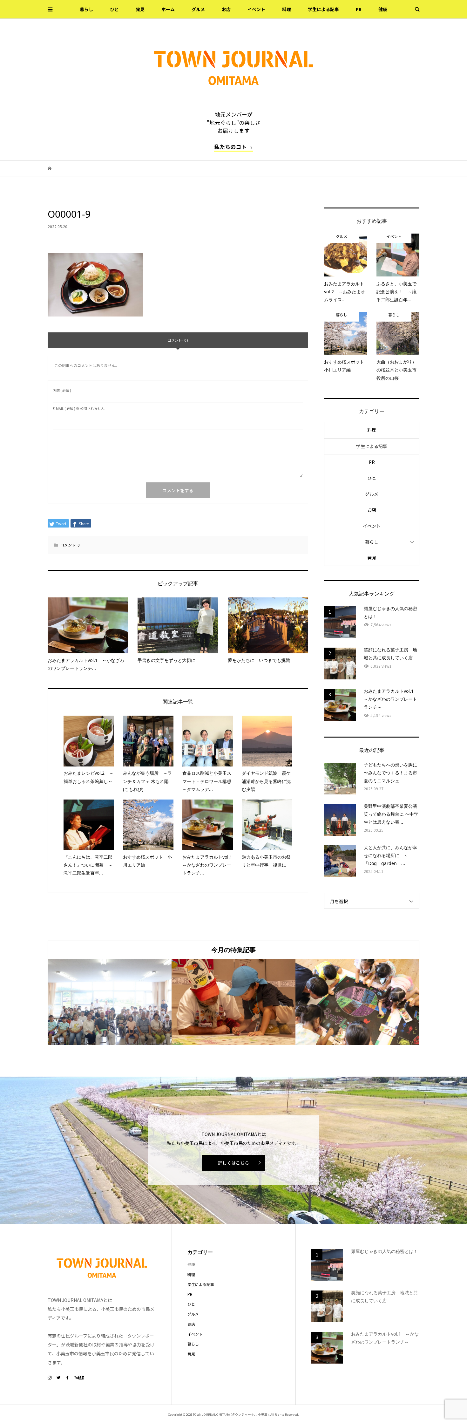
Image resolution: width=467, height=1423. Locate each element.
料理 (286, 9)
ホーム (168, 9)
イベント (256, 9)
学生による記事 (323, 9)
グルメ (198, 9)
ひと (114, 9)
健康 (382, 9)
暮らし (86, 9)
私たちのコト (230, 147)
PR (359, 9)
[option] (110, 1002)
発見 (140, 9)
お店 (226, 9)
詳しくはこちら (233, 1163)
